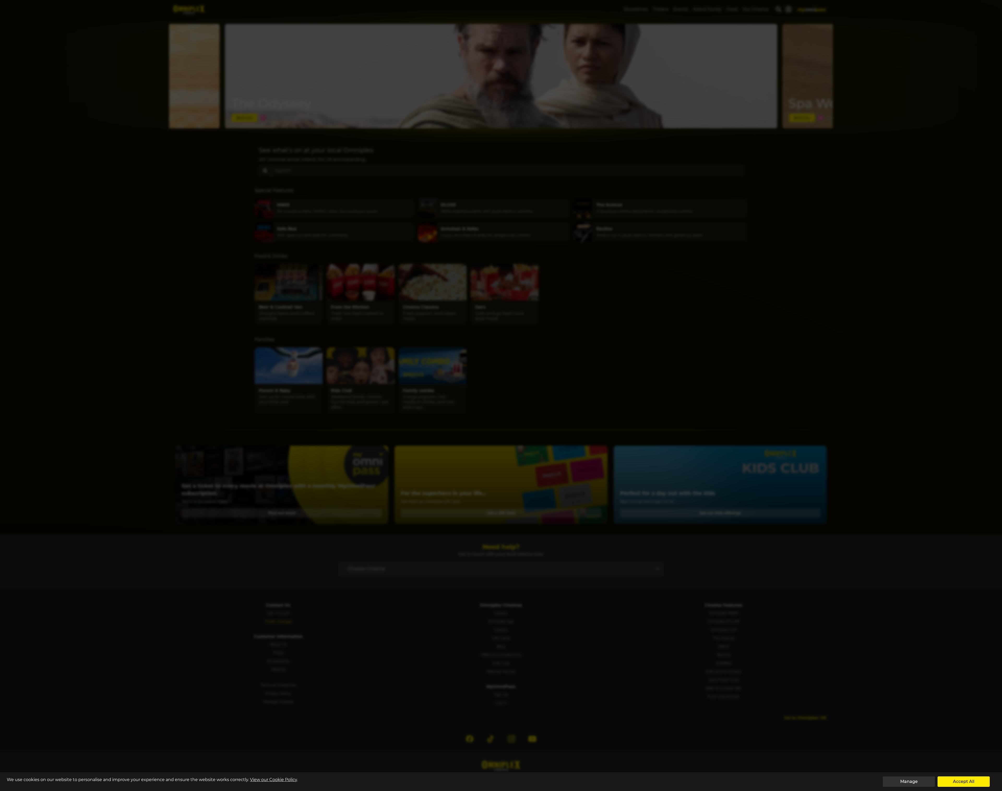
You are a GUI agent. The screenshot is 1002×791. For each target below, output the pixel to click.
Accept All (963, 781)
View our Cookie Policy (273, 779)
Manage (909, 781)
